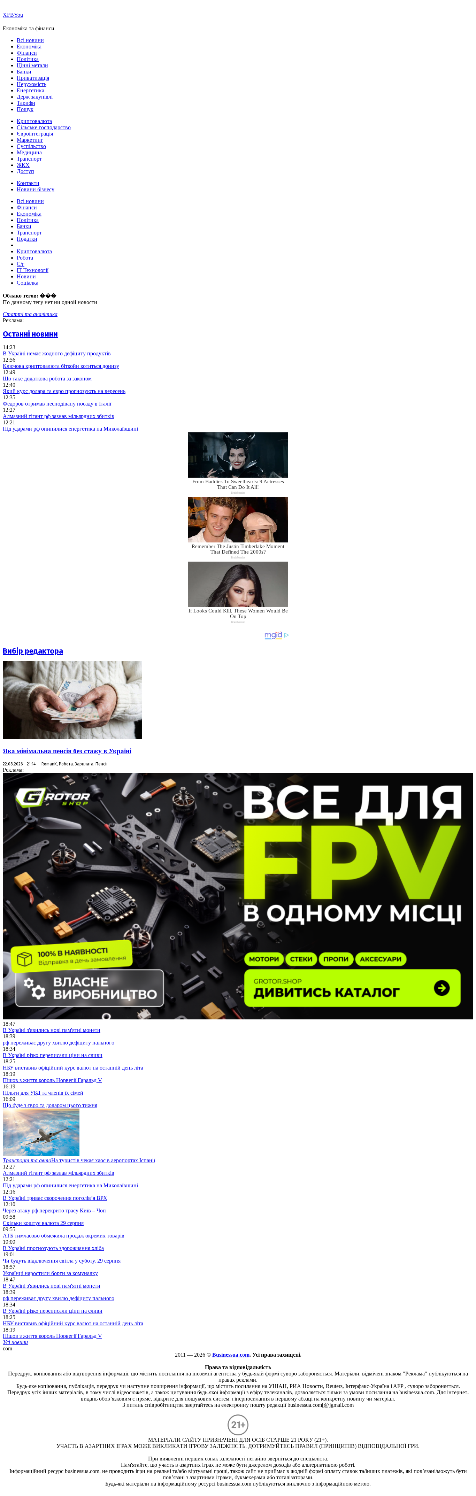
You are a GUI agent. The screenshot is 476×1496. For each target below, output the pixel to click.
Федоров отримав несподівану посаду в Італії (57, 404)
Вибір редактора (33, 651)
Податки (27, 239)
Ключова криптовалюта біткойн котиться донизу (61, 366)
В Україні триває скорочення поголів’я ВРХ (55, 1198)
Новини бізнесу (35, 189)
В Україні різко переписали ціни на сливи (52, 1055)
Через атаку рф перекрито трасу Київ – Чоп (54, 1210)
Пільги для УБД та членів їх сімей (43, 1093)
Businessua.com (230, 1355)
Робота (25, 258)
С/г (20, 264)
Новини (26, 276)
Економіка (29, 46)
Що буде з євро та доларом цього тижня (50, 1105)
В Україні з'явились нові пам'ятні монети (51, 1030)
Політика (28, 59)
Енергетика (30, 90)
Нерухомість (31, 84)
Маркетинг (30, 140)
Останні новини (30, 334)
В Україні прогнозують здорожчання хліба (53, 1248)
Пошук (25, 109)
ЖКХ (23, 165)
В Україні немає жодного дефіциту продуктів (57, 353)
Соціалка (27, 283)
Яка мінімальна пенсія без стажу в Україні (67, 751)
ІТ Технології (32, 270)
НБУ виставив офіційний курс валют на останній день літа (73, 1068)
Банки (24, 72)
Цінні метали (32, 65)
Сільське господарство (44, 127)
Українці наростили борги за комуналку (50, 1273)
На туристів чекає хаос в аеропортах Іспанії (79, 1160)
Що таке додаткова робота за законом (47, 378)
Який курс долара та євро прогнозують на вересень (64, 391)
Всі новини (30, 40)
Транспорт (29, 159)
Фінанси (27, 53)
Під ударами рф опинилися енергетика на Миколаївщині (70, 429)
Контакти (28, 183)
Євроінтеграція (35, 134)
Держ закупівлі (35, 97)
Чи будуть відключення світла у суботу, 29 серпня (62, 1261)
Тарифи (26, 103)
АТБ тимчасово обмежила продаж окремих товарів (63, 1236)
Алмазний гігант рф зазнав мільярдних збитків (58, 416)
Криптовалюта (34, 121)
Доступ (25, 171)
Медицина (29, 152)
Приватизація (33, 78)
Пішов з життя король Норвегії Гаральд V (52, 1080)
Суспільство (31, 146)
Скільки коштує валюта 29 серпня (43, 1223)
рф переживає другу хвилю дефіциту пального (58, 1043)
